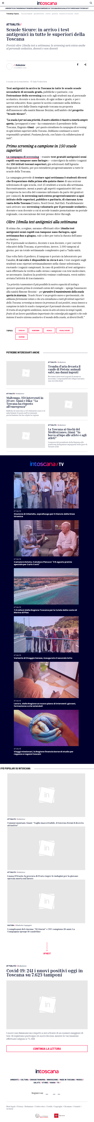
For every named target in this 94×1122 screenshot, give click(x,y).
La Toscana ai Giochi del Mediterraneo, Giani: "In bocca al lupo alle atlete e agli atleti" (67, 434)
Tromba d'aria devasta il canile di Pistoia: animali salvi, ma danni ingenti (64, 369)
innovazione (39, 8)
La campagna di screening (22, 156)
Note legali (10, 1107)
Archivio (9, 1109)
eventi (76, 14)
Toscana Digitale (26, 14)
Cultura (10, 925)
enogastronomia (27, 8)
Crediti (49, 1107)
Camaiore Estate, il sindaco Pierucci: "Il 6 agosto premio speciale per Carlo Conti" (43, 563)
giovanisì (55, 14)
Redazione (20, 65)
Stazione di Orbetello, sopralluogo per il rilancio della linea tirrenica (44, 515)
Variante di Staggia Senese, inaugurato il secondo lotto (43, 658)
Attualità (13, 24)
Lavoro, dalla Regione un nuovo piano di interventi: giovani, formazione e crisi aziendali (45, 704)
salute (66, 8)
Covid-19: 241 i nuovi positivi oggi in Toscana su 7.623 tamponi (44, 972)
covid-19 (21, 330)
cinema (48, 14)
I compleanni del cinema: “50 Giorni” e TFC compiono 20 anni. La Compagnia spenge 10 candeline (41, 930)
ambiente (9, 8)
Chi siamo (68, 1107)
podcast (85, 8)
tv (80, 8)
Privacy (20, 1107)
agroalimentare (39, 14)
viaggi (76, 8)
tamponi (21, 337)
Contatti (77, 1107)
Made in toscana (50, 8)
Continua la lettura (47, 1048)
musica (60, 8)
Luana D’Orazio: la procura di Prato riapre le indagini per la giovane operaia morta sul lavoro (42, 877)
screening (35, 330)
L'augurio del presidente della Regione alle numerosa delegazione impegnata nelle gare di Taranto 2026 (67, 444)
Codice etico (40, 1107)
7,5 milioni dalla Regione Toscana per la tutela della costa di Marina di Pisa (45, 611)
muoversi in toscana (66, 14)
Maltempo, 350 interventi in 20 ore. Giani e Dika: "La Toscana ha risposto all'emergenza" (24, 402)
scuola (49, 330)
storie (71, 8)
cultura (16, 8)
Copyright (58, 1107)
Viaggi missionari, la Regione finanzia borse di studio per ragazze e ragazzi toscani (43, 752)
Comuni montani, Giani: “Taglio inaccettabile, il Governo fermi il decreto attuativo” (45, 824)
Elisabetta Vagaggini (24, 925)
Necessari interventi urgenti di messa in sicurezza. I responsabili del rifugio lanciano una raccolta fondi (66, 378)
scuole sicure (64, 330)
